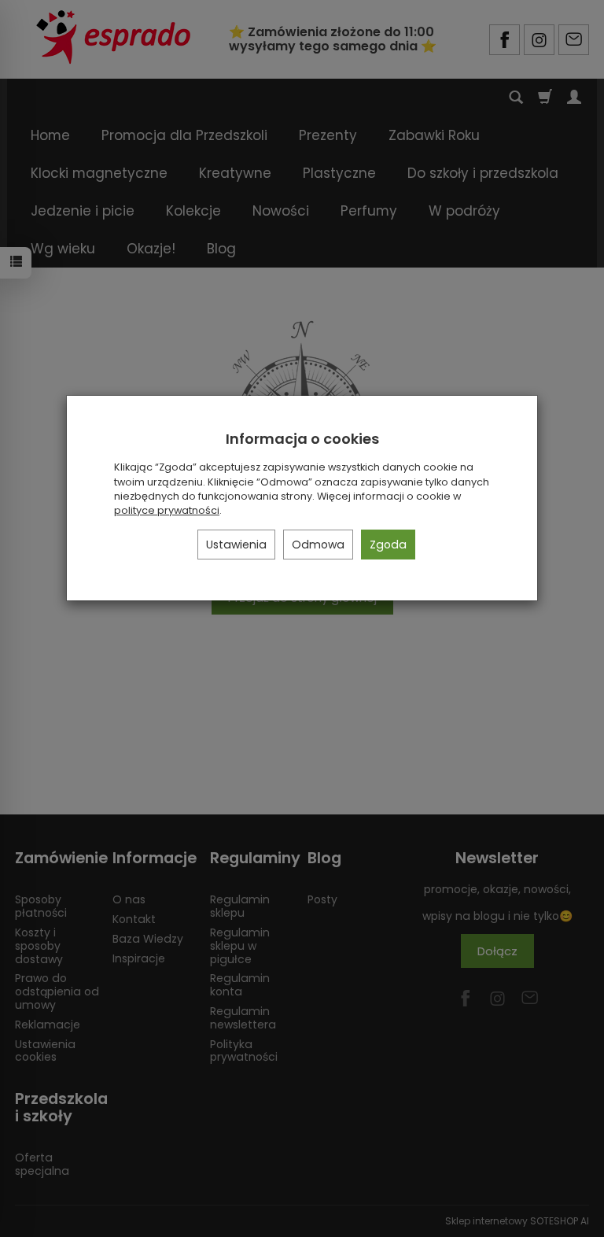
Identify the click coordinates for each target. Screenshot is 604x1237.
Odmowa (318, 544)
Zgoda (388, 544)
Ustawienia (236, 544)
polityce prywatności (166, 510)
